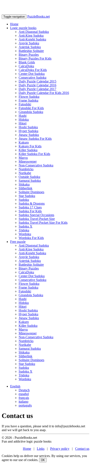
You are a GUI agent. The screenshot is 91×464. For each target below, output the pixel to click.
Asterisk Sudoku (30, 47)
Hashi (22, 115)
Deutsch (24, 390)
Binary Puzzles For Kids (35, 58)
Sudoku (24, 199)
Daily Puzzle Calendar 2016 (37, 85)
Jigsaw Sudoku (29, 135)
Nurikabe (25, 173)
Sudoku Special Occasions (36, 215)
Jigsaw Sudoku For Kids (35, 138)
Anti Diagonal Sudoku (34, 32)
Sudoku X (25, 226)
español (24, 394)
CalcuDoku (26, 66)
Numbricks (26, 169)
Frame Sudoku (28, 100)
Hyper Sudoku (28, 131)
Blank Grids (27, 62)
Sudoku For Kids (30, 211)
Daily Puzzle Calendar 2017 (37, 89)
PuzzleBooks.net (38, 16)
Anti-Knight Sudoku (32, 39)
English (15, 386)
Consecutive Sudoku (32, 77)
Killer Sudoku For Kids (34, 154)
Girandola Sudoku (31, 112)
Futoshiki (25, 104)
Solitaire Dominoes (31, 192)
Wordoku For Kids (31, 238)
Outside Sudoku (29, 177)
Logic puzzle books (23, 28)
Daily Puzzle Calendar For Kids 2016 (44, 93)
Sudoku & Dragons (32, 203)
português (25, 405)
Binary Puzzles (29, 54)
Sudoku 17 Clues (30, 207)
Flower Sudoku (29, 96)
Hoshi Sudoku (28, 127)
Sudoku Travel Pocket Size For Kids (43, 222)
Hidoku (24, 119)
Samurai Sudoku (30, 180)
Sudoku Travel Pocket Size (37, 219)
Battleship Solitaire (31, 51)
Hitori (22, 123)
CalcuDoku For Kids (33, 70)
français (24, 398)
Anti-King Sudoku (31, 35)
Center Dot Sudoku (32, 73)
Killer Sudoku (28, 150)
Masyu (23, 157)
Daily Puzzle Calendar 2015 (37, 81)
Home (14, 24)
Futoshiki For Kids (31, 108)
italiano (23, 401)
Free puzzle (18, 241)
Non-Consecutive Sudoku (36, 165)
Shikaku (24, 184)
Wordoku (25, 234)
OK (43, 460)
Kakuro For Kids (30, 146)
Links (40, 448)
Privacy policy (59, 448)
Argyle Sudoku (29, 43)
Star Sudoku (27, 196)
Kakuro (24, 142)
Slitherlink (25, 188)
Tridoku (24, 230)
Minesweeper (28, 161)
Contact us (82, 448)
